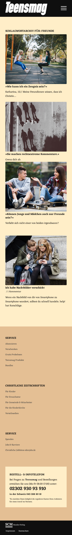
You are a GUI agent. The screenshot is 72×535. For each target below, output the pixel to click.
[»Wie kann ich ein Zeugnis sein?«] (36, 59)
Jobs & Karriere (12, 445)
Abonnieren (11, 344)
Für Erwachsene (12, 397)
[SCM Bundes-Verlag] (15, 527)
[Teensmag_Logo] (29, 8)
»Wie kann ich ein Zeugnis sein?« (26, 86)
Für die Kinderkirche (15, 408)
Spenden (9, 439)
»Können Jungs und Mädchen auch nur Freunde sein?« (35, 216)
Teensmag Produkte (14, 360)
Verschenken (11, 349)
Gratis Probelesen (13, 355)
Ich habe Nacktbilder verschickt (25, 287)
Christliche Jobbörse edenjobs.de (20, 450)
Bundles (9, 365)
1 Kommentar (14, 292)
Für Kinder (10, 392)
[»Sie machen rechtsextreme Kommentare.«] (36, 127)
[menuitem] (62, 8)
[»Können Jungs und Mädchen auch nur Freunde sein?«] (36, 187)
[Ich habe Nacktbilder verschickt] (36, 260)
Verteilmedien (12, 413)
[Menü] (62, 8)
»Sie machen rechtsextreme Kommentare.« (32, 154)
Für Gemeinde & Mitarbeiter (18, 402)
